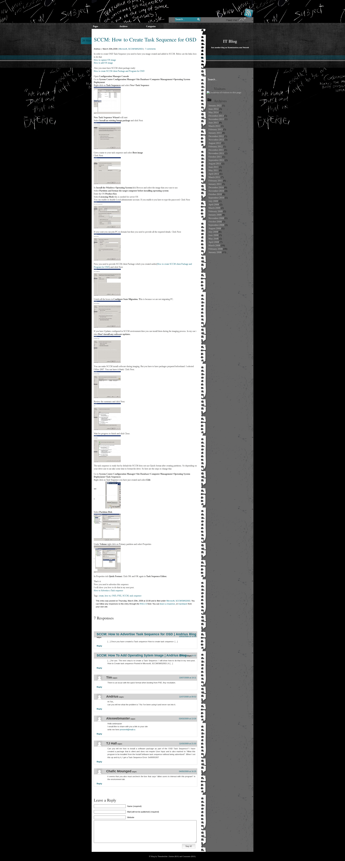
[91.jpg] (107, 397)
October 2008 (215, 221)
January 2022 (215, 105)
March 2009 (214, 208)
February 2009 (215, 211)
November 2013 (216, 119)
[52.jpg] (107, 259)
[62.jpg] (107, 295)
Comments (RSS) (189, 856)
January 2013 (215, 132)
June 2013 (213, 122)
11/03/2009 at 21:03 (187, 743)
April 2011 (213, 173)
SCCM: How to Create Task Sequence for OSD (145, 39)
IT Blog (230, 41)
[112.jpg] (107, 461)
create (101, 595)
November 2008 (216, 218)
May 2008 (213, 238)
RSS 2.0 (143, 604)
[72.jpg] (107, 327)
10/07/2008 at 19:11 (187, 678)
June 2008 (213, 235)
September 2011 (216, 160)
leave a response (167, 604)
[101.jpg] (107, 429)
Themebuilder (162, 856)
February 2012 (215, 146)
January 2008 (215, 252)
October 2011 (215, 156)
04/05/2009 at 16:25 (187, 771)
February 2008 (215, 248)
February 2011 (215, 180)
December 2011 (216, 150)
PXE (119, 595)
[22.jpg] (107, 148)
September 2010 (216, 197)
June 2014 (213, 109)
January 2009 (215, 214)
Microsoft (123, 49)
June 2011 (213, 167)
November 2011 (216, 153)
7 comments (150, 49)
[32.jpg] (107, 183)
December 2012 (216, 136)
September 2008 (216, 225)
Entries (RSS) (174, 856)
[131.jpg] (107, 540)
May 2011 (213, 170)
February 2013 (215, 129)
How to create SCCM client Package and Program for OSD (119, 71)
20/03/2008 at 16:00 (187, 636)
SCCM (126, 595)
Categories (151, 26)
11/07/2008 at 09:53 (187, 697)
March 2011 (214, 177)
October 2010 (215, 194)
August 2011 (214, 163)
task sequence (135, 595)
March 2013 (214, 126)
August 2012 (214, 143)
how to (108, 595)
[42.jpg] (107, 227)
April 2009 (213, 204)
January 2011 (215, 184)
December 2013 (216, 115)
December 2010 (216, 187)
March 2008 (214, 245)
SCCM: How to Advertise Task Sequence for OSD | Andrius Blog (146, 634)
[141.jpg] (107, 572)
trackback (182, 604)
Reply (99, 646)
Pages (95, 26)
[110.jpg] (107, 113)
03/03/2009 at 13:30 (187, 719)
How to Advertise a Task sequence (108, 590)
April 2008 (213, 242)
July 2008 (213, 231)
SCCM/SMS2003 (135, 49)
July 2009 (213, 201)
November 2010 (216, 190)
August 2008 (214, 228)
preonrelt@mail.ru (127, 729)
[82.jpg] (107, 362)
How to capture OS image (105, 60)
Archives (123, 26)
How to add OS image (103, 63)
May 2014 (213, 112)
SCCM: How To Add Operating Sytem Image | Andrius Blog (142, 655)
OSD (114, 595)
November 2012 (216, 139)
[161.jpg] (107, 507)
